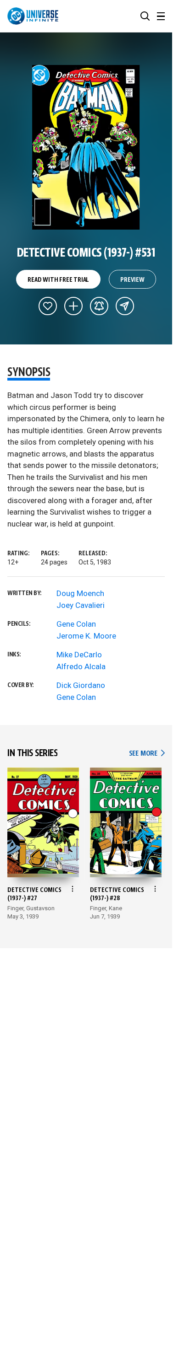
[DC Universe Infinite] (32, 16)
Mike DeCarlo (79, 654)
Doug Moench (80, 593)
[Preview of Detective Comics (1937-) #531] (86, 147)
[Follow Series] (99, 306)
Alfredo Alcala (81, 666)
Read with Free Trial (58, 280)
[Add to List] (73, 306)
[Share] (125, 306)
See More (147, 753)
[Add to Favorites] (48, 306)
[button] (145, 16)
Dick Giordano (80, 685)
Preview (132, 280)
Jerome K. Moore (86, 635)
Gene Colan (76, 623)
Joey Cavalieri (80, 605)
